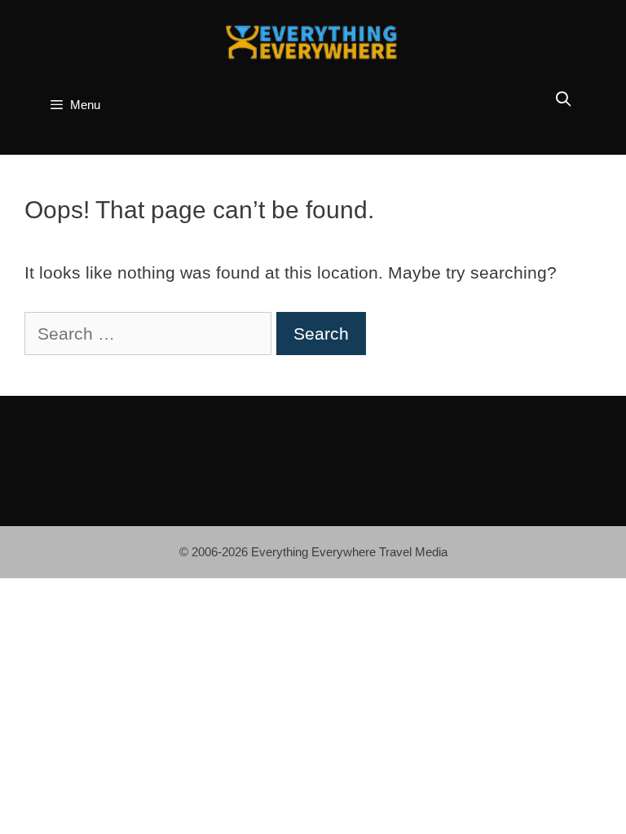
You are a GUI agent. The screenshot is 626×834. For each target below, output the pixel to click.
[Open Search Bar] (563, 100)
